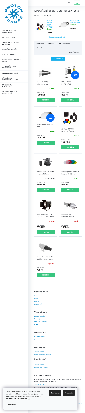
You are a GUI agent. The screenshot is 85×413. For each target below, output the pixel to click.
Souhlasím (69, 393)
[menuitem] (14, 31)
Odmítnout (55, 393)
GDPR (36, 325)
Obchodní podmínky (40, 322)
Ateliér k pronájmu (39, 336)
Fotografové (38, 304)
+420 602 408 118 (39, 352)
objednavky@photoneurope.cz (43, 355)
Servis (36, 340)
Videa (36, 299)
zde (29, 399)
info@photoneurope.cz (41, 368)
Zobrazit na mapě (39, 385)
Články (36, 296)
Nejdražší (51, 43)
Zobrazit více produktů (57, 37)
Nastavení (12, 404)
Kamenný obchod (39, 319)
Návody (36, 301)
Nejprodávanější (64, 43)
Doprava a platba (39, 316)
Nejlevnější (40, 43)
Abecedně (40, 48)
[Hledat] (64, 3)
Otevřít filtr (58, 59)
